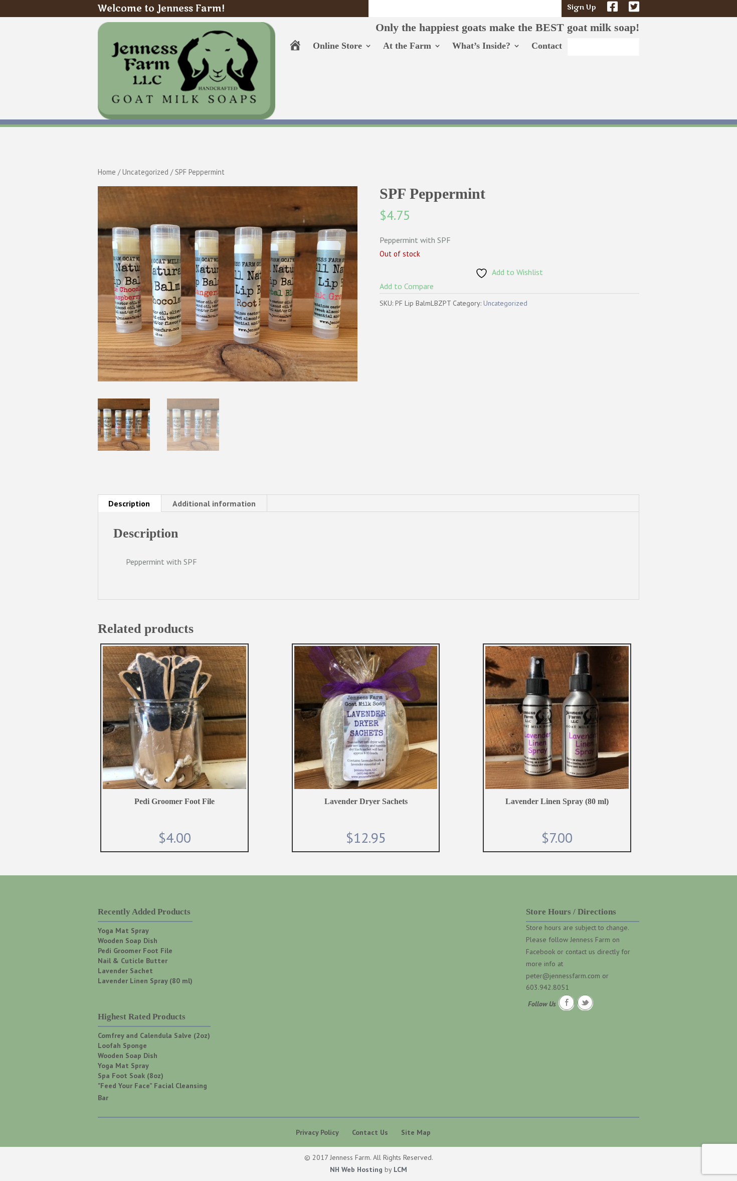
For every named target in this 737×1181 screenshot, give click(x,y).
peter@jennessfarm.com (563, 975)
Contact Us (370, 1132)
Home (107, 172)
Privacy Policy (317, 1132)
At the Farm (407, 46)
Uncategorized (145, 172)
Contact (546, 46)
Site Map (416, 1132)
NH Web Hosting (356, 1169)
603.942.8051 (547, 987)
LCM (400, 1169)
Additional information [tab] (214, 503)
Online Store (337, 46)
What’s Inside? (481, 46)
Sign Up (581, 8)
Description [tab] (129, 503)
